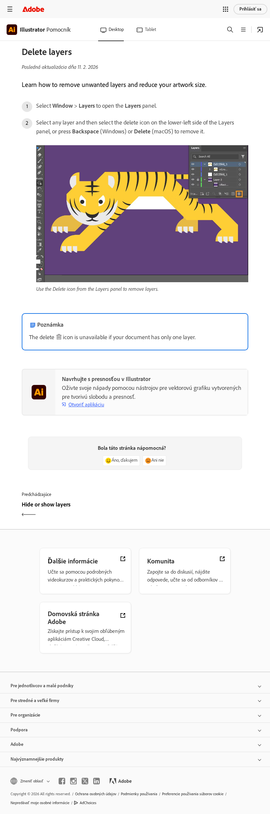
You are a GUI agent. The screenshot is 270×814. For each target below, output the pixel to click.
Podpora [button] (19, 730)
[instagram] (73, 781)
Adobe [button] (17, 744)
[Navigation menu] (10, 9)
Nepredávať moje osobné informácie (40, 802)
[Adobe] (33, 9)
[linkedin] (96, 781)
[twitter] (85, 781)
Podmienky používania (139, 794)
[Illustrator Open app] (260, 29)
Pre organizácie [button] (25, 715)
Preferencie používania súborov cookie (193, 794)
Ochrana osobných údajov (95, 794)
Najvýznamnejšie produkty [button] (37, 759)
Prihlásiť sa (250, 9)
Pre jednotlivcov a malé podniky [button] (42, 686)
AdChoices (88, 802)
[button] (225, 9)
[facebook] (62, 781)
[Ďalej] (192, 510)
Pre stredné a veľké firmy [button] (35, 700)
